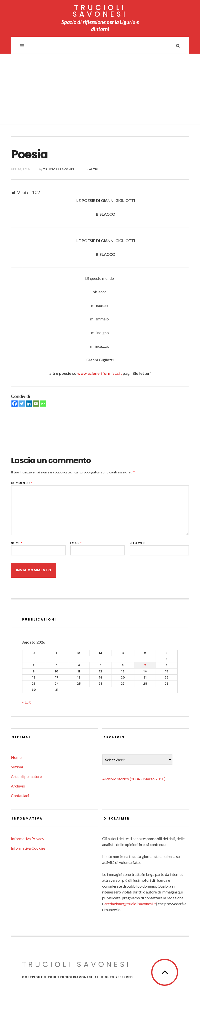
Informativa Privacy (27, 838)
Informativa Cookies (28, 848)
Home (16, 757)
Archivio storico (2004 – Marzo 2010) (133, 778)
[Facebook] (14, 403)
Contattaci (20, 795)
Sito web (137, 542)
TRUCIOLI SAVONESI (100, 10)
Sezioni (17, 766)
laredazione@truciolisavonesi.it (129, 903)
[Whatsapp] (43, 403)
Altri (94, 169)
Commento (21, 482)
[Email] (36, 403)
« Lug (26, 702)
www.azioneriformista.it (100, 373)
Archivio (18, 786)
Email (76, 542)
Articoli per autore (26, 776)
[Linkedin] (29, 403)
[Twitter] (22, 403)
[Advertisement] (100, 90)
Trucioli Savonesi (59, 169)
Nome (16, 542)
